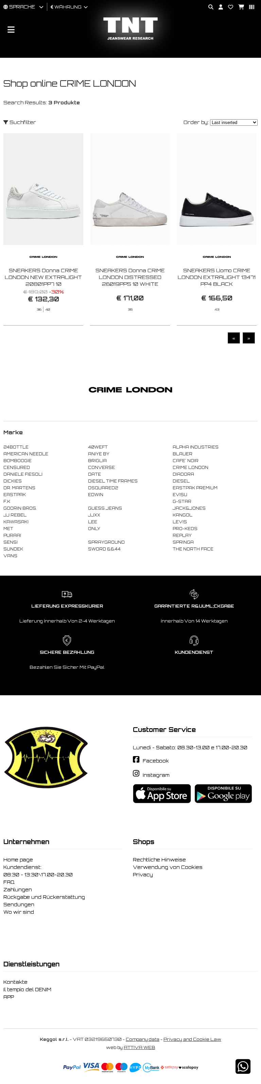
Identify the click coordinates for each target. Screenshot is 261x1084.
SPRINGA (183, 542)
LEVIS (180, 522)
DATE (94, 474)
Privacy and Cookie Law (192, 1039)
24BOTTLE (16, 447)
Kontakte (15, 982)
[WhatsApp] (243, 1071)
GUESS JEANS (105, 508)
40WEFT (98, 447)
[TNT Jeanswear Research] (130, 39)
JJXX (94, 515)
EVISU (180, 494)
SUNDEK (13, 549)
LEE (92, 522)
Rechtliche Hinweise (159, 859)
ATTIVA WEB (139, 1047)
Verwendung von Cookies (168, 867)
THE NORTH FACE (193, 549)
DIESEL (181, 481)
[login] (218, 7)
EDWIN (95, 494)
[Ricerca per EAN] (249, 7)
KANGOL (182, 515)
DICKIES (12, 481)
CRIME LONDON (190, 467)
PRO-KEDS (185, 528)
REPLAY (182, 535)
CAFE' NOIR (185, 460)
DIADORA (183, 474)
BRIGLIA (97, 460)
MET (8, 528)
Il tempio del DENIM (27, 989)
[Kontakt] (228, 7)
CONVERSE (101, 467)
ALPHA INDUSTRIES (196, 447)
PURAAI (12, 535)
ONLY (94, 528)
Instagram (156, 775)
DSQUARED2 (103, 488)
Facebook (156, 761)
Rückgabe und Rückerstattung (44, 897)
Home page (18, 859)
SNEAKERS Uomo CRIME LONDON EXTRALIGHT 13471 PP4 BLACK (217, 277)
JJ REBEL (15, 515)
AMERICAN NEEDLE (25, 454)
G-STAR (182, 501)
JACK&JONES (189, 508)
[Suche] (208, 7)
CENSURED (16, 467)
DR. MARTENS (19, 488)
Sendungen (18, 904)
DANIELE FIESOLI (22, 474)
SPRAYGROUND (106, 542)
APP (8, 997)
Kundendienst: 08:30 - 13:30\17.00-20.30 (38, 870)
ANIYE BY (98, 454)
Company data (142, 1039)
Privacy (143, 874)
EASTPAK (14, 494)
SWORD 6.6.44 (104, 549)
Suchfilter (22, 122)
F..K (6, 501)
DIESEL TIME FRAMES (113, 481)
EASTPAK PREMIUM (195, 488)
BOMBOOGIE (17, 460)
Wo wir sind (18, 912)
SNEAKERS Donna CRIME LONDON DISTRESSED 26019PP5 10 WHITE (130, 277)
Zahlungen (17, 889)
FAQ (9, 882)
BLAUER (182, 454)
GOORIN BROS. (20, 508)
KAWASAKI (16, 522)
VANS (10, 556)
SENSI (10, 542)
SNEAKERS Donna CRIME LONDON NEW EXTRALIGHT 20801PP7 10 (43, 277)
